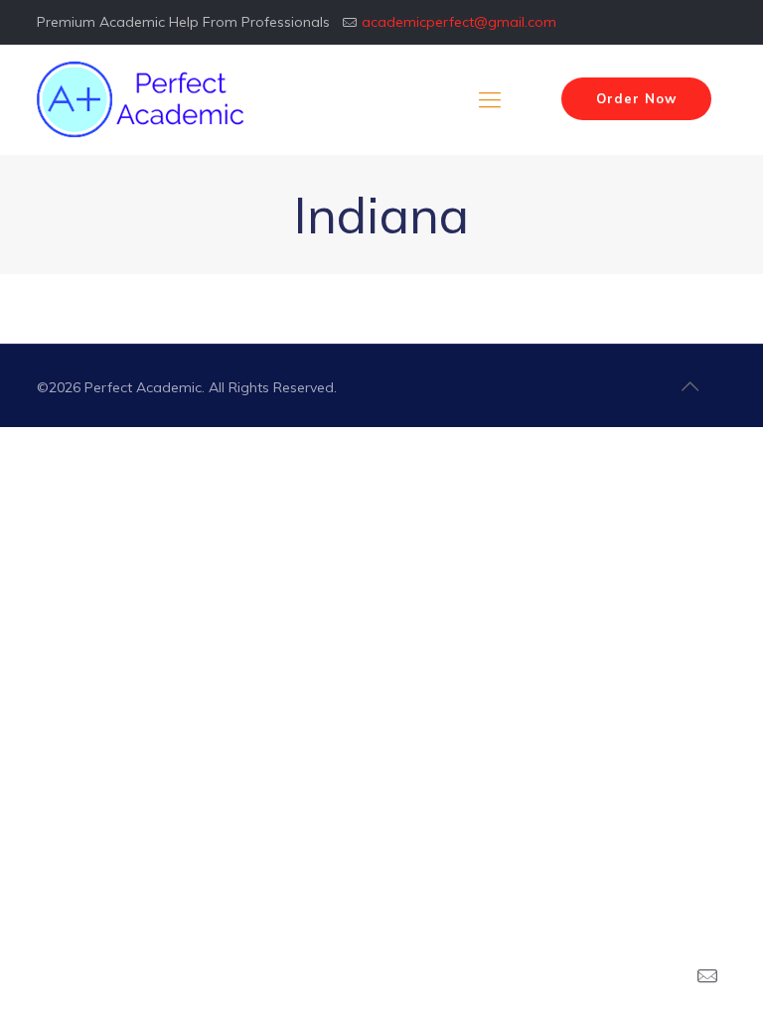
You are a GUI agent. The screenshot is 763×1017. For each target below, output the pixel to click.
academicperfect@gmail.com (459, 22)
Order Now (636, 98)
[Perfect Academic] (143, 99)
